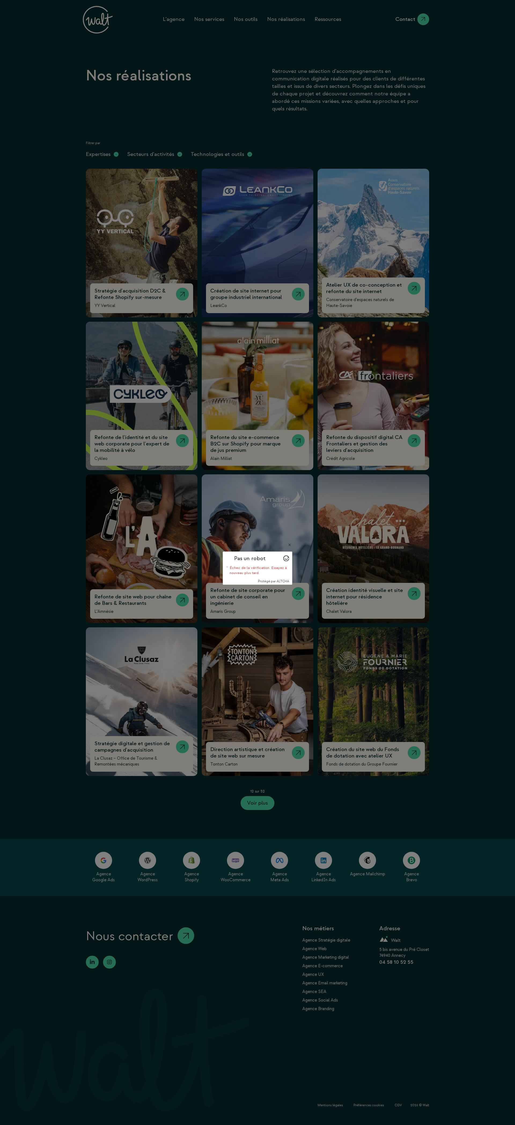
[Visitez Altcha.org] (286, 565)
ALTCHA (283, 578)
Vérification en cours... (251, 565)
